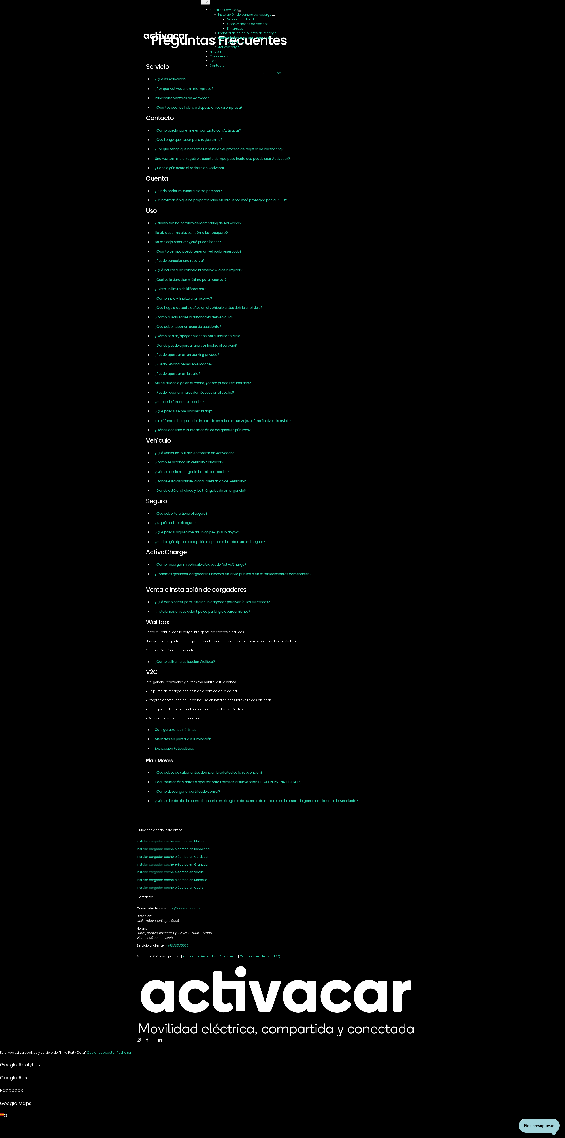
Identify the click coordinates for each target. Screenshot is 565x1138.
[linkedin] (160, 1040)
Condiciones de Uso (256, 956)
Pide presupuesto (539, 1125)
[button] (282, 79)
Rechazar (124, 1052)
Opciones (95, 1052)
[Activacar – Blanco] (165, 32)
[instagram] (139, 1040)
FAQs (278, 956)
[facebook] (147, 1040)
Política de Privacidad (200, 956)
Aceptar (110, 1052)
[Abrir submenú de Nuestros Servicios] (240, 11)
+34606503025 (176, 945)
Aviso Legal (228, 956)
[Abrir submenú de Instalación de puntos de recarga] (273, 15)
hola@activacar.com (184, 908)
